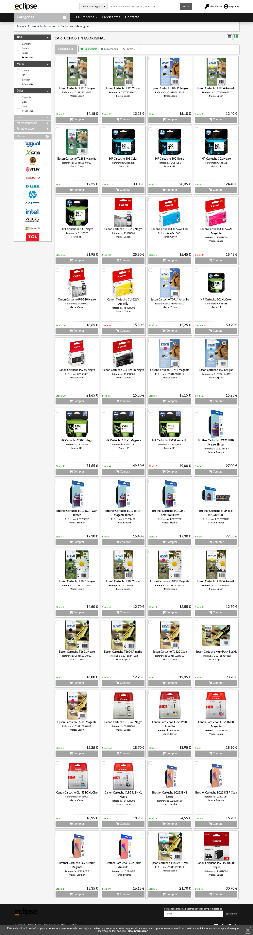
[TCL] (32, 237)
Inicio (20, 26)
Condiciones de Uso (54, 925)
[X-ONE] (32, 152)
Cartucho (27, 44)
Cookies (73, 925)
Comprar (78, 119)
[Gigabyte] (32, 203)
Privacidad (19, 925)
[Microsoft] (32, 228)
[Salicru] (32, 178)
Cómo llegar (34, 925)
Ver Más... (29, 57)
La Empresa (85, 17)
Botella (25, 48)
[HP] (32, 194)
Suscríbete (231, 914)
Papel (25, 53)
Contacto (132, 17)
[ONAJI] (32, 161)
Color (25, 106)
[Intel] (32, 211)
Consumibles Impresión (42, 26)
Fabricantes (111, 17)
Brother (26, 80)
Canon (25, 70)
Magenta (26, 97)
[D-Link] (32, 186)
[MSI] (32, 169)
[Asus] (32, 220)
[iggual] (32, 143)
